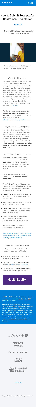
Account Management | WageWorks (18, 265)
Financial (18, 24)
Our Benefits (14, 105)
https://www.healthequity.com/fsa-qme (16, 120)
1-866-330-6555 (12, 299)
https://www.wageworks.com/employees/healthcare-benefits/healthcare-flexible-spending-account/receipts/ (17, 235)
